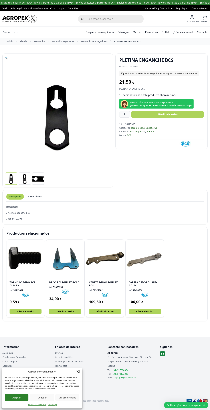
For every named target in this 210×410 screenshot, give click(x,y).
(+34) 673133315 (120, 373)
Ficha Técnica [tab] (35, 196)
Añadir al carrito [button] (25, 311)
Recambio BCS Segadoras (94, 41)
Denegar (42, 397)
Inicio (5, 8)
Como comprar (57, 8)
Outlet (165, 32)
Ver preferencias (67, 397)
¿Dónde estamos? (183, 32)
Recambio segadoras (63, 41)
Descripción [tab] (15, 196)
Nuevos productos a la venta (69, 361)
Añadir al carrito (167, 114)
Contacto (202, 32)
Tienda (23, 41)
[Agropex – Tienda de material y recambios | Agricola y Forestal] (19, 19)
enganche (140, 131)
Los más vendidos (64, 357)
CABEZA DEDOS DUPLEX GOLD (143, 284)
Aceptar (16, 397)
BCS (129, 135)
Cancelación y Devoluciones (159, 8)
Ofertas (59, 352)
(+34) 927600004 (120, 370)
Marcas (137, 32)
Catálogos (123, 32)
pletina (150, 131)
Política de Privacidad (37, 404)
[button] (77, 371)
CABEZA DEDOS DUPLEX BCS (103, 284)
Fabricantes (61, 365)
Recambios (151, 32)
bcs (132, 131)
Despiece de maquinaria (100, 32)
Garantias (73, 8)
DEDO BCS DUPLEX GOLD (64, 282)
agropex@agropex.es (125, 377)
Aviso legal (52, 404)
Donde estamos (200, 8)
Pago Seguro (182, 8)
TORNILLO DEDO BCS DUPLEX (22, 284)
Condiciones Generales (36, 8)
